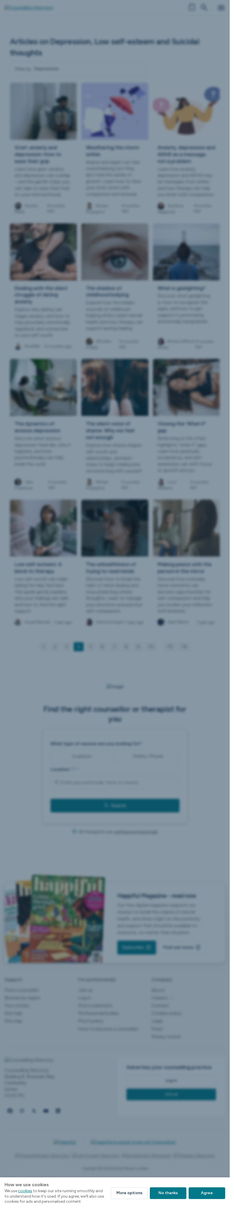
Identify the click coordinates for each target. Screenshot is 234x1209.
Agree (207, 1192)
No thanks (168, 1192)
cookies (25, 1190)
